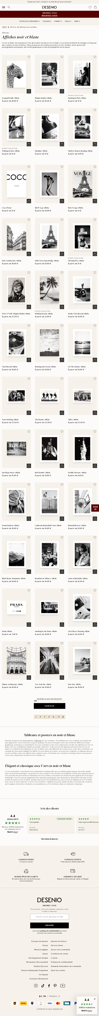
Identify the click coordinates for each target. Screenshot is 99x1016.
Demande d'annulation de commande (66, 966)
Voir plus (49, 706)
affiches (38, 741)
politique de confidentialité (49, 931)
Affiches (13, 27)
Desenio (56, 1009)
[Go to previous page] (36, 717)
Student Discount (41, 966)
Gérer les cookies (58, 970)
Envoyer (49, 925)
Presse (45, 945)
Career (45, 954)
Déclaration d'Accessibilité (37, 962)
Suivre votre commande (60, 950)
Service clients (57, 945)
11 (58, 717)
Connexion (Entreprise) (38, 979)
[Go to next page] (63, 717)
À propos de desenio (39, 941)
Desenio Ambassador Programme (34, 970)
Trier (76, 21)
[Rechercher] (9, 7)
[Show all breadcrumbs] (4, 27)
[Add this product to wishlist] (29, 57)
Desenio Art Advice (58, 941)
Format (57, 21)
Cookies (54, 958)
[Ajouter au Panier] (29, 91)
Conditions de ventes (59, 954)
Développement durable (38, 958)
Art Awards (43, 975)
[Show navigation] (3, 7)
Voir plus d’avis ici (49, 839)
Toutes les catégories (28, 21)
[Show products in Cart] (95, 7)
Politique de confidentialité (62, 962)
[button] (87, 1005)
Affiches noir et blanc (28, 27)
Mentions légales (41, 950)
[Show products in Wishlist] (90, 7)
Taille (67, 21)
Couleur (46, 21)
